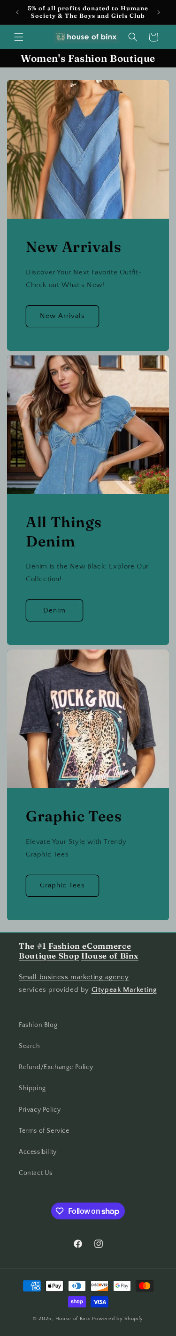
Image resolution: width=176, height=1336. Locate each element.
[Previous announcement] (17, 12)
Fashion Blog (38, 1025)
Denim (54, 610)
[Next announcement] (158, 12)
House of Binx (73, 1318)
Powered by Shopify (117, 1318)
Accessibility (38, 1152)
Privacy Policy (40, 1110)
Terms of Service (44, 1131)
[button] (18, 37)
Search (29, 1046)
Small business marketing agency (74, 977)
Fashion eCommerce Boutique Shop (75, 951)
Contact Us (36, 1173)
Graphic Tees (62, 885)
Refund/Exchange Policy (56, 1067)
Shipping (32, 1088)
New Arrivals (62, 316)
